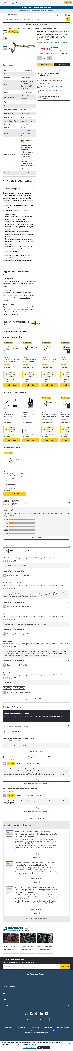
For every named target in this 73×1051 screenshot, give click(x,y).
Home (4, 28)
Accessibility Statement (31, 1030)
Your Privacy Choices (64, 1030)
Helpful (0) (7, 571)
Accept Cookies (44, 1048)
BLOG (4, 999)
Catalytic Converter (26, 70)
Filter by (5, 551)
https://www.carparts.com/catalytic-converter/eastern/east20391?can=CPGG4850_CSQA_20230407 (34, 774)
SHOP (4, 980)
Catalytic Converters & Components (32, 28)
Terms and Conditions (63, 1027)
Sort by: (5, 731)
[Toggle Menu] (4, 14)
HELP (4, 993)
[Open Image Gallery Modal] (22, 47)
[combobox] (33, 551)
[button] (36, 3)
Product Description (11, 189)
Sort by (23, 551)
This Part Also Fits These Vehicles (17, 181)
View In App (68, 2)
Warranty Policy (22, 1027)
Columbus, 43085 (58, 87)
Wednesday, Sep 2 (43, 83)
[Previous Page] (26, 699)
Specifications (9, 65)
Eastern (23, 74)
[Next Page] (47, 699)
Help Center (36, 323)
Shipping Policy (22, 284)
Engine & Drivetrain (13, 28)
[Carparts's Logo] (11, 15)
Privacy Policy (48, 1027)
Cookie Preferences (46, 1030)
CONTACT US (7, 1005)
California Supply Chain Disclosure (12, 1030)
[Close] (70, 1044)
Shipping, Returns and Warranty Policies (16, 273)
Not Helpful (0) (19, 571)
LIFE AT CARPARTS (9, 987)
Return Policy (25, 298)
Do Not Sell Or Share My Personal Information (37, 1032)
